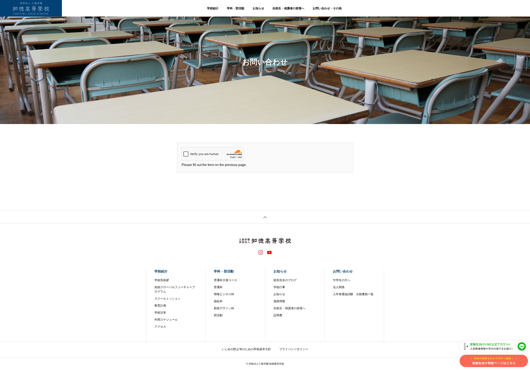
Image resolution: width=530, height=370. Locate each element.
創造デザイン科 (224, 308)
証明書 (277, 315)
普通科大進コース (225, 280)
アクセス (160, 326)
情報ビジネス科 (224, 294)
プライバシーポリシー (293, 349)
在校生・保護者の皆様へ (288, 8)
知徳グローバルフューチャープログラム (174, 289)
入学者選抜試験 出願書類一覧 (353, 294)
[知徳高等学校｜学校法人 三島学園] (31, 8)
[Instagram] (260, 252)
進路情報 (279, 301)
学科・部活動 (235, 8)
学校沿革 (160, 312)
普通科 (218, 287)
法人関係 (338, 287)
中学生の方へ (341, 280)
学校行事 (279, 287)
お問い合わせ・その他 (327, 8)
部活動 (218, 315)
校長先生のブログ (285, 280)
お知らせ (258, 8)
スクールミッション (167, 298)
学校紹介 (213, 8)
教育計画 (160, 305)
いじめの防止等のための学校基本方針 (246, 349)
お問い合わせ (343, 271)
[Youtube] (269, 252)
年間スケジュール (166, 319)
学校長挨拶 (161, 280)
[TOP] (265, 217)
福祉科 (218, 301)
